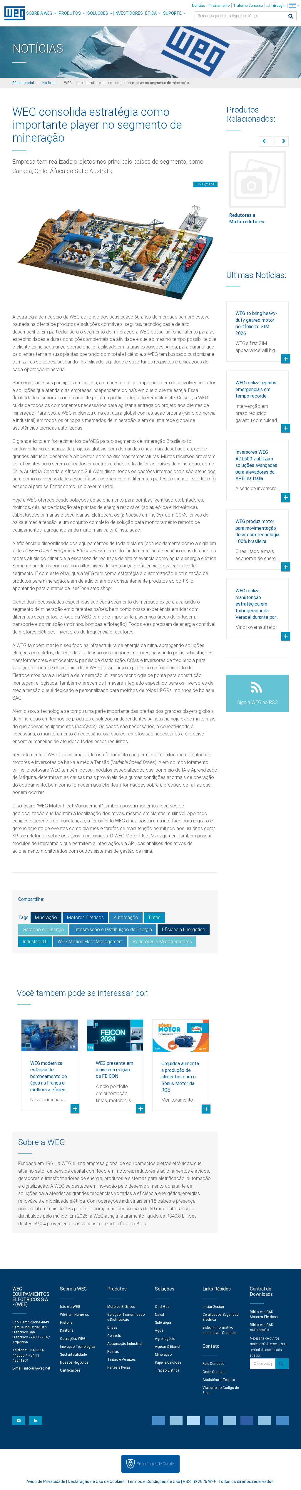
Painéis (113, 1352)
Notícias (198, 6)
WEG (12, 13)
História (66, 1322)
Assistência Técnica (219, 1380)
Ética (151, 13)
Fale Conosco (213, 1364)
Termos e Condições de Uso (153, 1481)
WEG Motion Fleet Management (90, 941)
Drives (112, 1327)
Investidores (129, 13)
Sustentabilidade (73, 1354)
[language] (294, 5)
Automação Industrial (124, 1344)
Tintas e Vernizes (121, 1359)
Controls (114, 1336)
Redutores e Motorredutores (162, 941)
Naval (159, 1315)
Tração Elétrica (167, 1370)
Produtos (70, 13)
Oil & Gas (162, 1307)
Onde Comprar (214, 1372)
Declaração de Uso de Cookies (96, 1481)
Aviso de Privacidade (45, 1481)
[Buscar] (291, 16)
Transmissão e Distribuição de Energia (113, 929)
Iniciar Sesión (213, 1307)
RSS (187, 1481)
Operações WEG (73, 1339)
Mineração (46, 917)
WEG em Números (74, 1315)
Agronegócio (165, 1339)
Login (280, 6)
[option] (49, 1060)
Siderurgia (163, 1322)
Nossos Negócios (74, 1362)
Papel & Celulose (168, 1362)
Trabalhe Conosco (248, 6)
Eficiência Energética (183, 929)
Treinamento (219, 6)
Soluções (97, 13)
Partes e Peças (119, 1367)
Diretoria (66, 1330)
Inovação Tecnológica (77, 1347)
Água (159, 1330)
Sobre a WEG (39, 13)
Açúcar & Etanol (167, 1347)
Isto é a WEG (70, 1307)
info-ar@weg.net (37, 1368)
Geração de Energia (43, 929)
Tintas (154, 917)
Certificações (70, 1370)
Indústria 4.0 (35, 941)
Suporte (172, 13)
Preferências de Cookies (156, 1463)
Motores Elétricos (85, 917)
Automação (126, 917)
